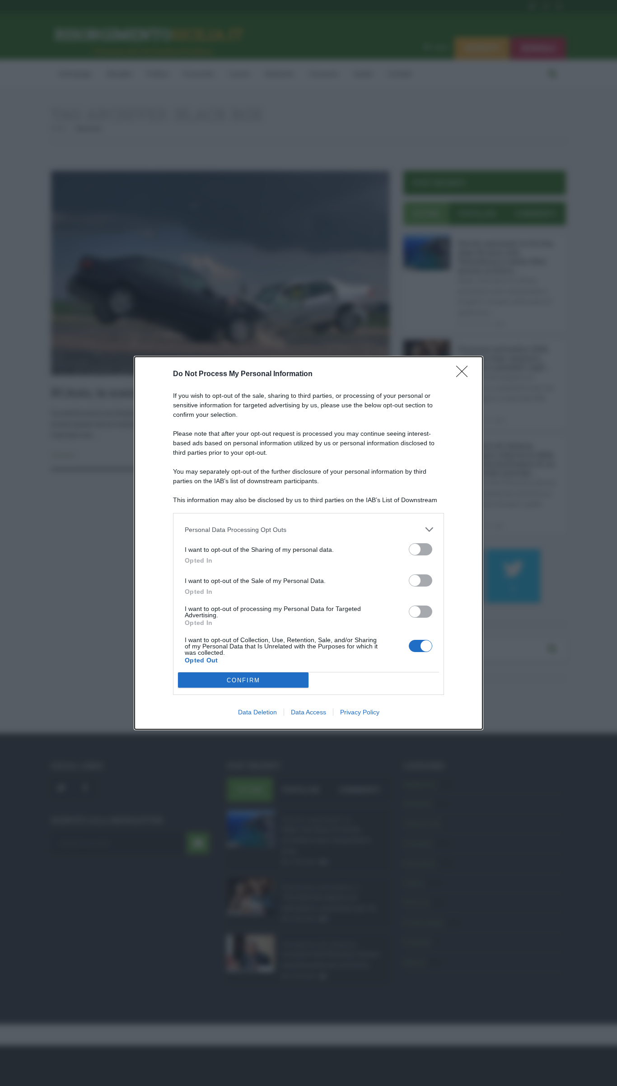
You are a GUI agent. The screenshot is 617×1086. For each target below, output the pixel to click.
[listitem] (308, 529)
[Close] (464, 374)
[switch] (420, 549)
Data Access (308, 712)
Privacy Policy (359, 712)
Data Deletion (257, 712)
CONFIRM (243, 680)
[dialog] (308, 543)
